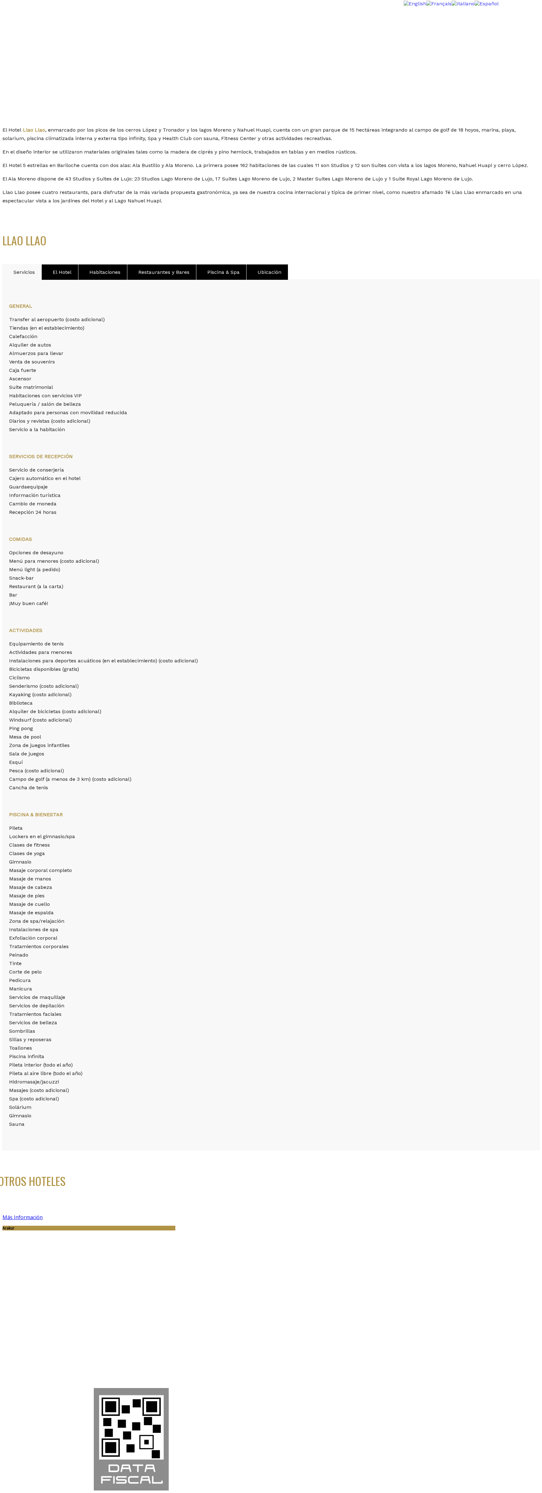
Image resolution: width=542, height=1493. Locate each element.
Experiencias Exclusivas (44, 44)
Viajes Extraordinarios (41, 26)
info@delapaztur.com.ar (44, 1358)
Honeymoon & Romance (44, 32)
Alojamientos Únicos (39, 38)
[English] (415, 3)
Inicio (21, 20)
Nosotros (25, 50)
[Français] (439, 3)
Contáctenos (239, 1420)
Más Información (23, 1217)
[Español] (487, 3)
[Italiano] (463, 3)
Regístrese (186, 1420)
